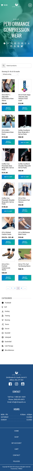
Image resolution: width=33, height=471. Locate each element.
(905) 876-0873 (19, 399)
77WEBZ (20, 468)
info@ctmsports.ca (19, 402)
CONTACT (16, 455)
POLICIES (16, 461)
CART (16, 449)
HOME (16, 431)
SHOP (16, 437)
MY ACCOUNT (16, 443)
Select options (8, 108)
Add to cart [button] (25, 142)
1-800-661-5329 (19, 397)
